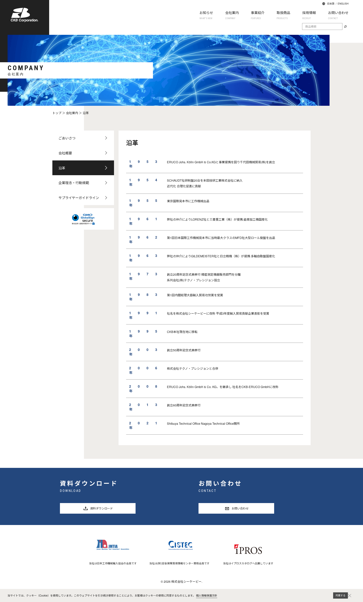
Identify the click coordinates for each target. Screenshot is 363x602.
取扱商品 (283, 15)
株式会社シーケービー (24, 15)
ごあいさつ (66, 137)
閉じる (349, 595)
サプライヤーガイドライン (78, 197)
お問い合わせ (338, 15)
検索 (345, 26)
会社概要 (65, 152)
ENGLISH (343, 3)
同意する (340, 595)
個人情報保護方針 (206, 595)
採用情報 (309, 15)
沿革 (61, 167)
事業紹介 (257, 15)
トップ (56, 113)
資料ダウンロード (101, 508)
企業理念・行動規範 (73, 182)
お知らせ (206, 15)
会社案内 (232, 15)
